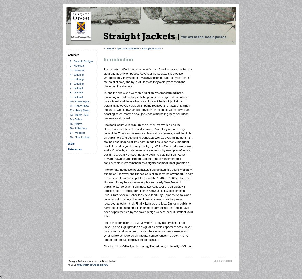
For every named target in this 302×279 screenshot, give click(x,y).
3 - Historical (77, 70)
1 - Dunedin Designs (81, 61)
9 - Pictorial (76, 97)
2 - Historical (77, 65)
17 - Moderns (77, 132)
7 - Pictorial (76, 88)
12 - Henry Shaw (79, 110)
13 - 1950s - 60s (79, 114)
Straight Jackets (151, 48)
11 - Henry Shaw (79, 106)
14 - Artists (76, 119)
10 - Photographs (80, 101)
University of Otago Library (92, 264)
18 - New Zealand (80, 137)
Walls (71, 143)
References (75, 149)
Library (110, 48)
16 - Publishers (78, 128)
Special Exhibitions (128, 48)
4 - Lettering (77, 74)
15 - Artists (76, 123)
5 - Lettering (77, 79)
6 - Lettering (77, 83)
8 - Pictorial (76, 92)
